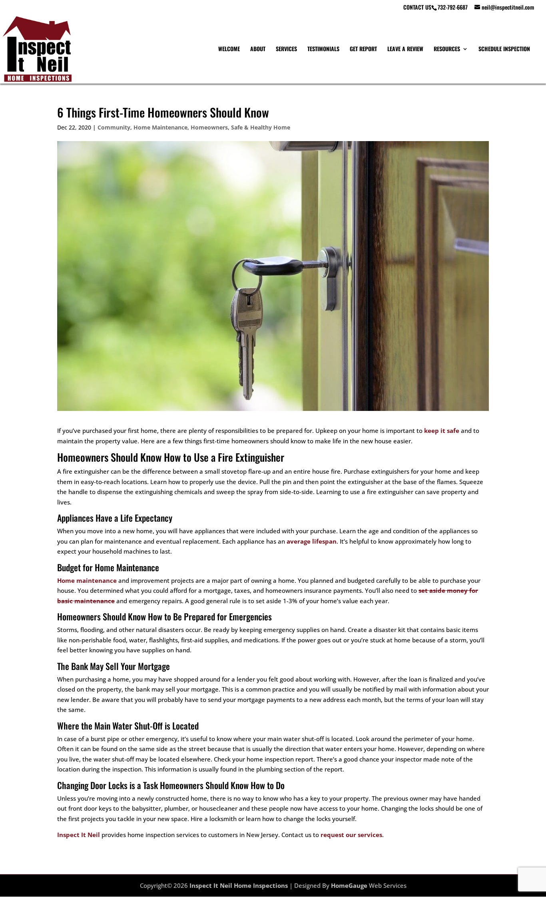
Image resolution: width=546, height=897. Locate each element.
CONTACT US (417, 7)
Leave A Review (405, 49)
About (257, 49)
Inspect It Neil (78, 835)
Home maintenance (87, 580)
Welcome (229, 49)
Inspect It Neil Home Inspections (238, 885)
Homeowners (209, 127)
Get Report (363, 49)
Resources (447, 49)
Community (114, 127)
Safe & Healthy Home (260, 127)
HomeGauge (349, 885)
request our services (351, 835)
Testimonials (323, 49)
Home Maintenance (160, 127)
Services (286, 49)
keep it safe (441, 431)
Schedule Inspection (504, 49)
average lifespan (312, 541)
